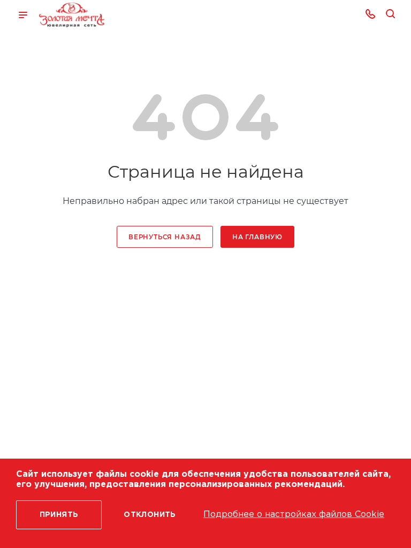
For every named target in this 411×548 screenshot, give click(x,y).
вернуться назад (164, 237)
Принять (59, 515)
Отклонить (150, 515)
